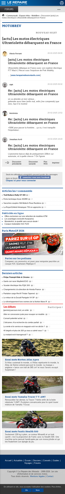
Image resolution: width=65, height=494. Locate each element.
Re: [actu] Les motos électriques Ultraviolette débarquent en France (33, 92)
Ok (26, 490)
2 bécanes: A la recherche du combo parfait (23, 322)
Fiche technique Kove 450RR (18, 199)
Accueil (8, 460)
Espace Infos (24, 16)
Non (38, 490)
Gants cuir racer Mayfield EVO (18, 281)
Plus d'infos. (56, 487)
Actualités (18, 460)
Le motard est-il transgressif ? (18, 335)
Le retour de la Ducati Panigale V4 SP (21, 298)
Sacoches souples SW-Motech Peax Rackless (24, 203)
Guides (56, 460)
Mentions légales (37, 476)
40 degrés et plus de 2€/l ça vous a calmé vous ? (26, 331)
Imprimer (55, 163)
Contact (50, 476)
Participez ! (55, 307)
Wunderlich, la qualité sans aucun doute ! (21, 221)
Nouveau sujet (46, 32)
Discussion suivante (33, 163)
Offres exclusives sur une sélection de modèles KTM (26, 216)
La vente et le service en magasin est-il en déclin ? (26, 326)
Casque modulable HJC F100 (17, 224)
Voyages (28, 463)
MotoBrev (35, 16)
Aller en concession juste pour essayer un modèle (26, 314)
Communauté (12, 16)
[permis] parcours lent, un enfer (18, 310)
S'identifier (62, 3)
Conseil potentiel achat (15, 318)
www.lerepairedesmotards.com (25, 75)
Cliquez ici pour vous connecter (21, 180)
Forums (9, 9)
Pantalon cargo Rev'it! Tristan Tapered (21, 293)
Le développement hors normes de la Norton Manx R (27, 302)
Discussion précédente (16, 163)
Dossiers (37, 460)
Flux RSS (45, 163)
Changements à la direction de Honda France (24, 289)
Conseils (47, 460)
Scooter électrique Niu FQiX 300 (18, 285)
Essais (28, 460)
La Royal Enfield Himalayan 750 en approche (24, 207)
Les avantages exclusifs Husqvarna (19, 219)
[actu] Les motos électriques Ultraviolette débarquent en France (33, 61)
